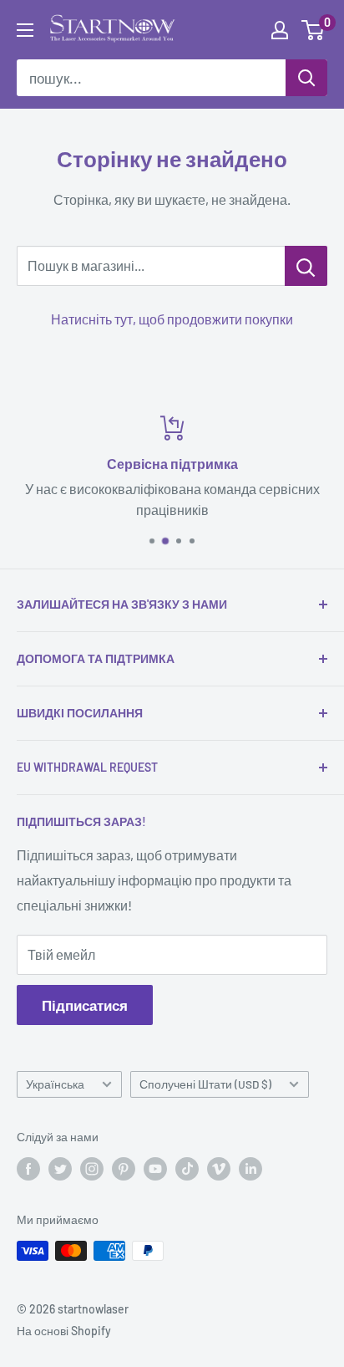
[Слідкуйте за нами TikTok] (187, 1169)
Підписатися (85, 1005)
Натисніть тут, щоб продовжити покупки (172, 319)
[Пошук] (306, 77)
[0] (313, 30)
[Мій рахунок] (279, 30)
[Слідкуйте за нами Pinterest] (123, 1169)
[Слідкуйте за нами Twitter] (60, 1169)
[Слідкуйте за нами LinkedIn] (250, 1169)
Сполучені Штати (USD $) (205, 1084)
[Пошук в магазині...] (306, 266)
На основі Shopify (64, 1331)
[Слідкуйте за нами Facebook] (28, 1169)
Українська (55, 1084)
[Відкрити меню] (25, 30)
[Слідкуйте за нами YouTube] (155, 1169)
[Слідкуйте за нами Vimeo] (218, 1169)
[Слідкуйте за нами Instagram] (92, 1169)
